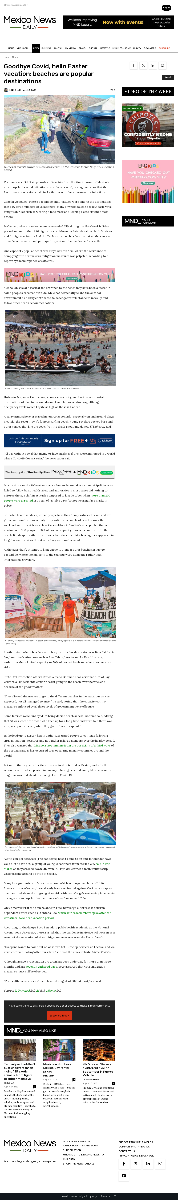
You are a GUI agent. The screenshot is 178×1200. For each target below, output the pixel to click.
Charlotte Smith (91, 1079)
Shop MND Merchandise (78, 1163)
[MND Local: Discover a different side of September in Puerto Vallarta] (99, 1050)
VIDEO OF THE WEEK (148, 91)
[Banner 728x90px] (59, 275)
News (15, 57)
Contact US (127, 1151)
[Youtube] (124, 1176)
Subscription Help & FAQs (136, 1142)
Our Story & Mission (76, 1141)
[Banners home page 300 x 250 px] (148, 149)
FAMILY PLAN (71, 1145)
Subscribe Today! (60, 1015)
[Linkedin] (153, 65)
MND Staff (15, 90)
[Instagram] (162, 65)
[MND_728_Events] (118, 32)
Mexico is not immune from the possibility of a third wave (72, 745)
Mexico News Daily (72, 1196)
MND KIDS (69, 1154)
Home (7, 57)
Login (166, 7)
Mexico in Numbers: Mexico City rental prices (57, 1068)
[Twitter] (143, 65)
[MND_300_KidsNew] (148, 206)
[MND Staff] (6, 90)
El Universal (22, 990)
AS (37, 990)
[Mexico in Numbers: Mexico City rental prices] (59, 1050)
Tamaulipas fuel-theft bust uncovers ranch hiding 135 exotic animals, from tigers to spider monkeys (19, 1071)
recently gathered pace (41, 966)
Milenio (51, 990)
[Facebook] (134, 65)
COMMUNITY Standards (134, 1146)
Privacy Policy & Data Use (136, 1155)
